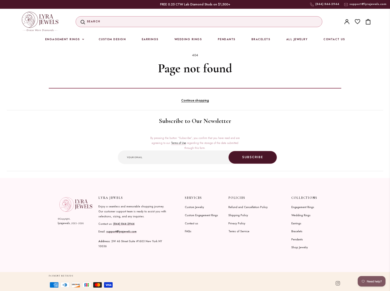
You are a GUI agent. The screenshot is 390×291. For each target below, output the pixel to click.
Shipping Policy (238, 215)
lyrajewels (64, 223)
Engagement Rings (302, 207)
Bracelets (296, 231)
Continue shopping (195, 100)
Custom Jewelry (194, 207)
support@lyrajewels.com (367, 4)
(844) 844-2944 (124, 224)
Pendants (297, 239)
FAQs (188, 231)
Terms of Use (178, 143)
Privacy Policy (236, 223)
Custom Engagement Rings (201, 215)
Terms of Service (238, 231)
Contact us (191, 223)
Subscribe (252, 157)
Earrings (296, 223)
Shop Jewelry (299, 247)
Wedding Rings (301, 215)
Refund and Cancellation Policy (248, 207)
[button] (199, 21)
